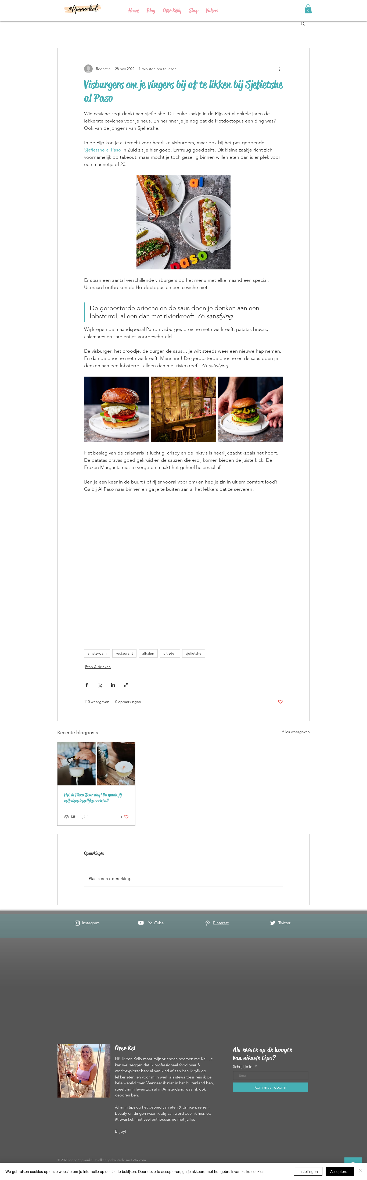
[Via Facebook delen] (86, 685)
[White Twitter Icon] (272, 922)
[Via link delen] (126, 685)
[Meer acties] (279, 69)
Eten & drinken (98, 666)
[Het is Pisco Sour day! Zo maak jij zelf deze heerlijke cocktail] (96, 763)
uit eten (170, 653)
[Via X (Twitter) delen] (99, 685)
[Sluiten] (360, 1171)
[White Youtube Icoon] (141, 922)
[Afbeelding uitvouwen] (116, 409)
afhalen (148, 653)
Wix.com (139, 1160)
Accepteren (340, 1171)
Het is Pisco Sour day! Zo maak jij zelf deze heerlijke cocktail (93, 798)
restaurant (124, 653)
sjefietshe (194, 653)
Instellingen (308, 1171)
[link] (308, 8)
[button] (302, 23)
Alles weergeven (296, 731)
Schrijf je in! (243, 1066)
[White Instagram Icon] (77, 923)
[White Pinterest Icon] (207, 923)
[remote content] (183, 568)
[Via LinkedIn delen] (113, 685)
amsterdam (97, 653)
